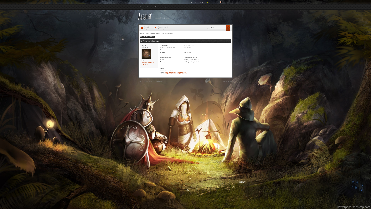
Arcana (155, 16)
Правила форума (200, 2)
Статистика (145, 64)
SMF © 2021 (149, 81)
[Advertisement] (207, 17)
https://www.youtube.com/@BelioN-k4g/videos (175, 72)
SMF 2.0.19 (142, 81)
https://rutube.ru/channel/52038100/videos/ (176, 73)
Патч (168, 2)
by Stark (227, 81)
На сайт (156, 2)
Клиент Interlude (176, 2)
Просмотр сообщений (148, 62)
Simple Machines (157, 81)
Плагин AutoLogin (188, 2)
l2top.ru (163, 2)
